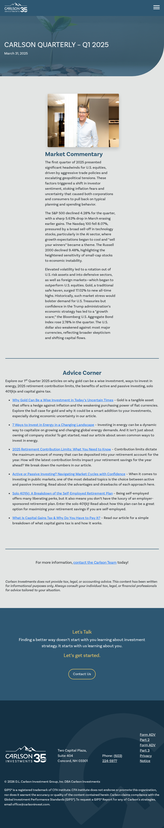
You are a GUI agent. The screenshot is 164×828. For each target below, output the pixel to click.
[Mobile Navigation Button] (156, 7)
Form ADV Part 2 (147, 737)
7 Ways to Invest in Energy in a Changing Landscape (53, 425)
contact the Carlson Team (95, 562)
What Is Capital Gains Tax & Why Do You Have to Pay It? (56, 518)
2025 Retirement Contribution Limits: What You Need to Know (61, 449)
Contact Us (82, 674)
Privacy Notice (146, 758)
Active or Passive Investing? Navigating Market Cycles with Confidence (68, 474)
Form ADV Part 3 (147, 748)
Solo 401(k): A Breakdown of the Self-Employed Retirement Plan (62, 493)
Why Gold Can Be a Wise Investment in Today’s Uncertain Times (62, 400)
